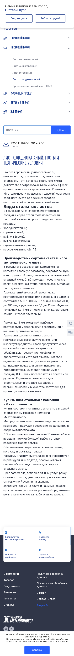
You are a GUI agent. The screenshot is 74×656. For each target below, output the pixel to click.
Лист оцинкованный (25, 65)
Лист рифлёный (22, 72)
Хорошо (37, 649)
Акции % (42, 605)
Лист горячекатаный (25, 59)
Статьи (41, 592)
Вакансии (9, 592)
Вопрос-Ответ (46, 598)
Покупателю (11, 586)
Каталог (8, 580)
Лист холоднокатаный (26, 79)
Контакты (9, 598)
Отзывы (8, 604)
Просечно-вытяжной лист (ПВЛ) (32, 86)
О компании (11, 573)
